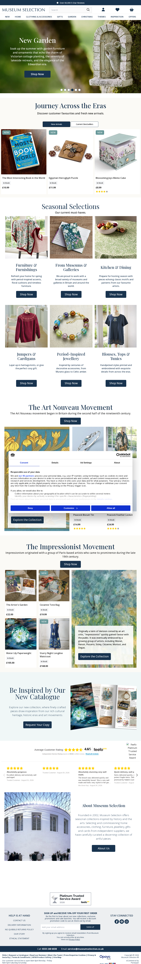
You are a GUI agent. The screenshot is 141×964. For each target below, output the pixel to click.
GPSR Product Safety (41, 957)
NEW (7, 16)
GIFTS (60, 16)
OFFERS (132, 16)
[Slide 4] (76, 90)
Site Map (57, 957)
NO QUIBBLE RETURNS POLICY (19, 929)
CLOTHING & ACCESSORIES (39, 16)
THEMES (102, 16)
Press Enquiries (71, 955)
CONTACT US (19, 920)
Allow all (111, 508)
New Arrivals (56, 124)
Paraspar (135, 962)
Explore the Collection (27, 520)
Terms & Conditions (21, 957)
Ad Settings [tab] (86, 462)
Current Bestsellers (84, 124)
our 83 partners (26, 476)
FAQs (4, 955)
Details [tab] (55, 462)
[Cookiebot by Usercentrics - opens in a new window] (118, 455)
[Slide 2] (68, 90)
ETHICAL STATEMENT (19, 938)
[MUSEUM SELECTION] (23, 9)
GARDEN (72, 16)
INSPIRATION (117, 16)
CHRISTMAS (87, 16)
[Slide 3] (72, 90)
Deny (30, 508)
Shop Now (37, 72)
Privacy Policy (74, 939)
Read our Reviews (38, 955)
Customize (69, 508)
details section (104, 499)
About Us (103, 848)
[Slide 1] (65, 90)
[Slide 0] (61, 90)
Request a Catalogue (18, 955)
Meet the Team (55, 955)
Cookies (82, 955)
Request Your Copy (37, 725)
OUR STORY (19, 934)
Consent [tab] (24, 462)
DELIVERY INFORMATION (19, 925)
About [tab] (117, 462)
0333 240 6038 (49, 948)
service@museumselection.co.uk (86, 948)
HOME (18, 16)
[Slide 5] (79, 90)
